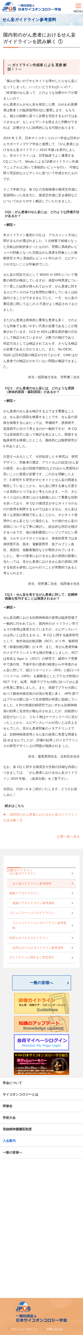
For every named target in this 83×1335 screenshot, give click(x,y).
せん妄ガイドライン (22, 873)
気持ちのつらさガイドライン (28, 938)
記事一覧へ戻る (68, 836)
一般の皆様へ (41, 983)
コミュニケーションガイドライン (31, 912)
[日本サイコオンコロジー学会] (37, 7)
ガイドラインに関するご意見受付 (31, 957)
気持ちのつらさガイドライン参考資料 (37, 947)
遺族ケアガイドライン (24, 893)
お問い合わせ (54, 1329)
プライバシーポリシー (24, 1329)
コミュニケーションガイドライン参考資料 (39, 925)
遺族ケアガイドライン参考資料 (33, 903)
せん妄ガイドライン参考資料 (31, 883)
